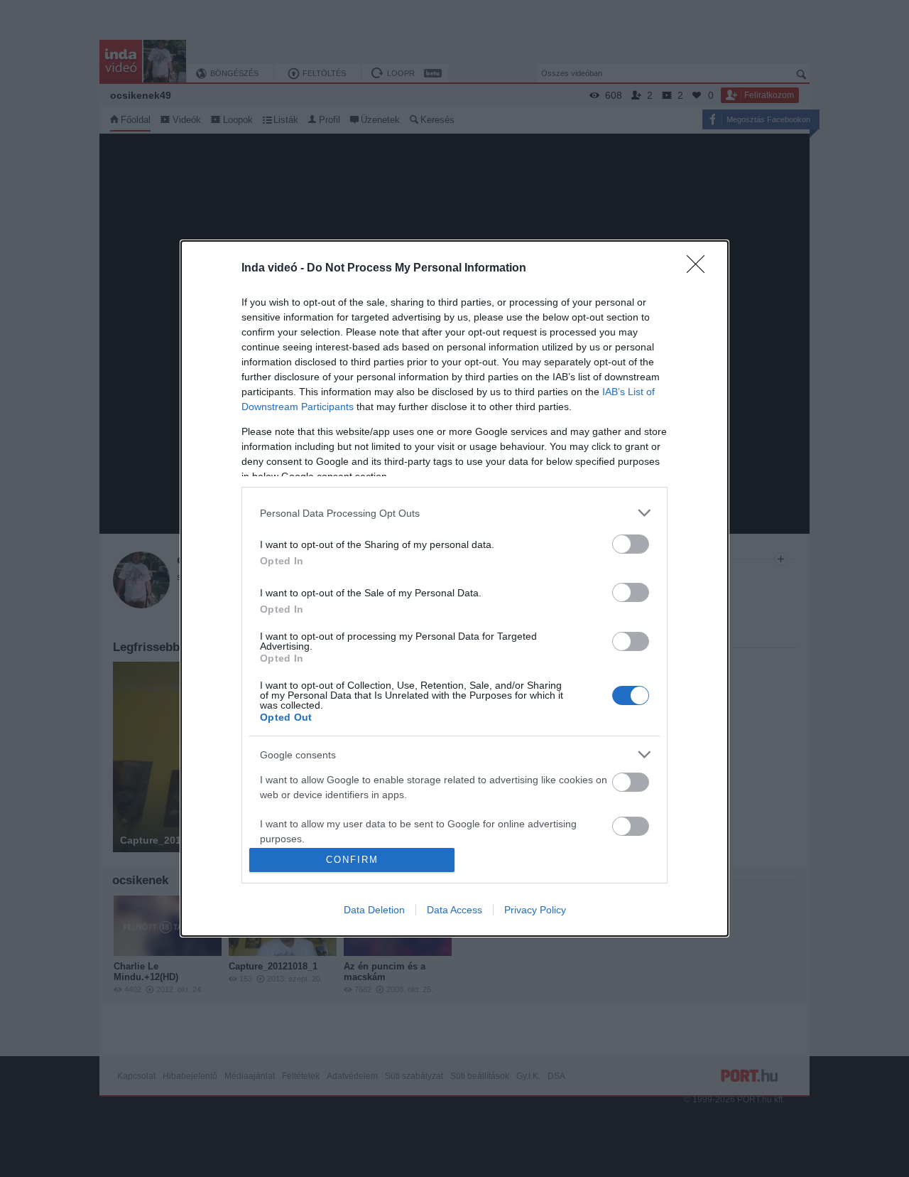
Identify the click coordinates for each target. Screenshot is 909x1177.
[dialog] (454, 588)
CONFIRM (352, 859)
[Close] (700, 268)
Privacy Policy (535, 909)
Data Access (454, 909)
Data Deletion (374, 909)
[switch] (630, 544)
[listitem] (454, 512)
